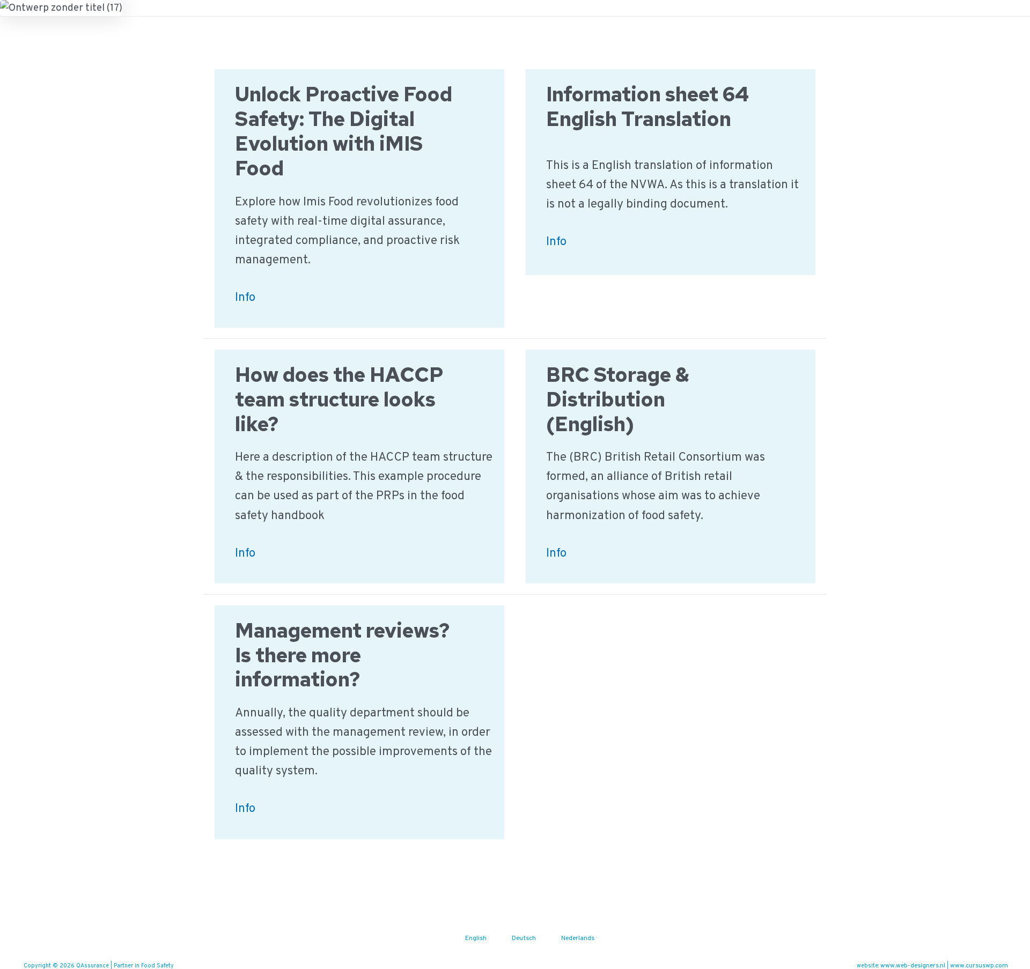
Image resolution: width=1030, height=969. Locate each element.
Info (245, 299)
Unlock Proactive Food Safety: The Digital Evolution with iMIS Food (343, 131)
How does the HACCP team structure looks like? (339, 399)
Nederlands (577, 938)
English (476, 938)
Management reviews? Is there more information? (342, 655)
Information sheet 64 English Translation (647, 106)
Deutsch (524, 938)
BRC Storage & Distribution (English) (617, 399)
